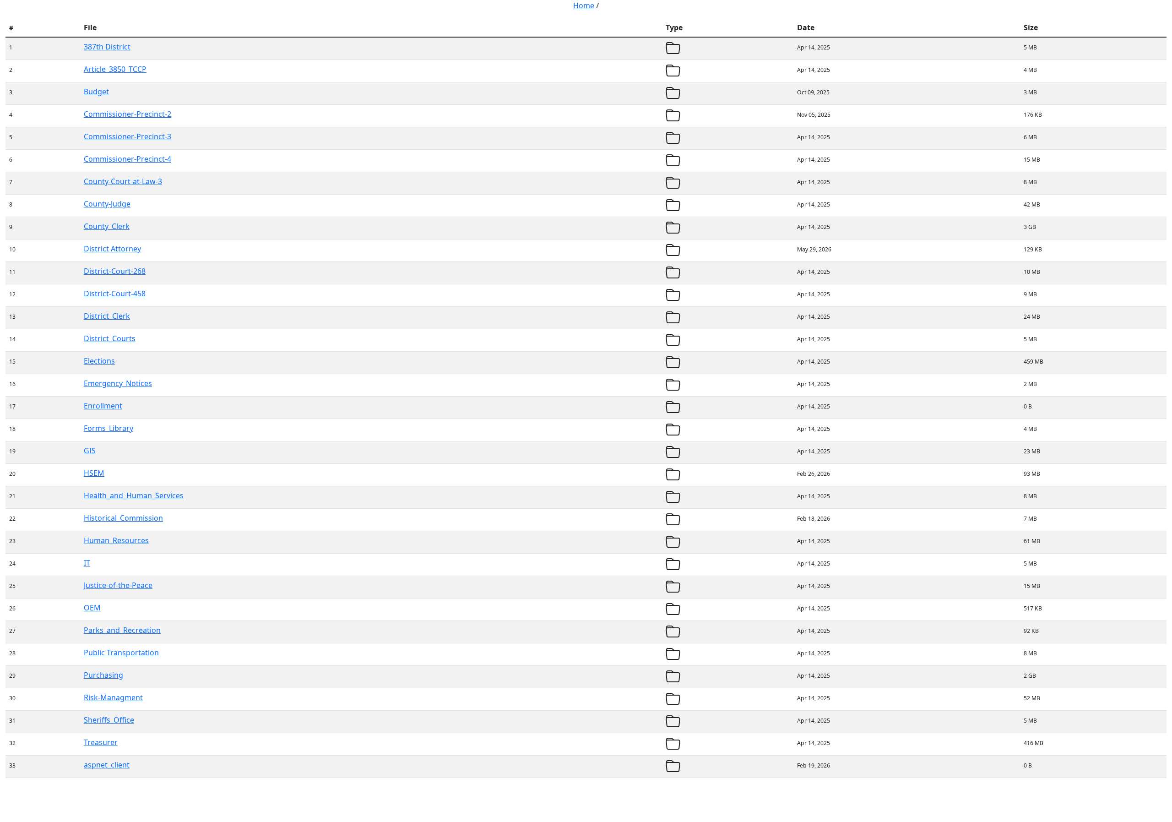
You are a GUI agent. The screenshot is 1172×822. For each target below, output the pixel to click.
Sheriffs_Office (109, 720)
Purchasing (103, 675)
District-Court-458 (115, 294)
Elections (99, 361)
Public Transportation (121, 653)
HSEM (94, 473)
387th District (107, 47)
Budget (96, 92)
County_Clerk (107, 226)
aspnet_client (107, 765)
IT (87, 563)
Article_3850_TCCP (115, 69)
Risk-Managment (113, 697)
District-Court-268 (115, 271)
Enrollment (103, 406)
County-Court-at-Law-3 (123, 181)
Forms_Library (108, 428)
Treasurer (101, 742)
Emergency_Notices (118, 383)
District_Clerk (107, 316)
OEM (92, 608)
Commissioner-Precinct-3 (127, 136)
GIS (90, 451)
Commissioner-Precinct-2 (127, 114)
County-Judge (107, 204)
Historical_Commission (123, 518)
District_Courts (110, 338)
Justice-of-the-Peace (118, 585)
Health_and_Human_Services (134, 495)
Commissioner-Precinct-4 (127, 159)
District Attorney (112, 249)
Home (583, 5)
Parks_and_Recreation (122, 630)
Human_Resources (116, 540)
